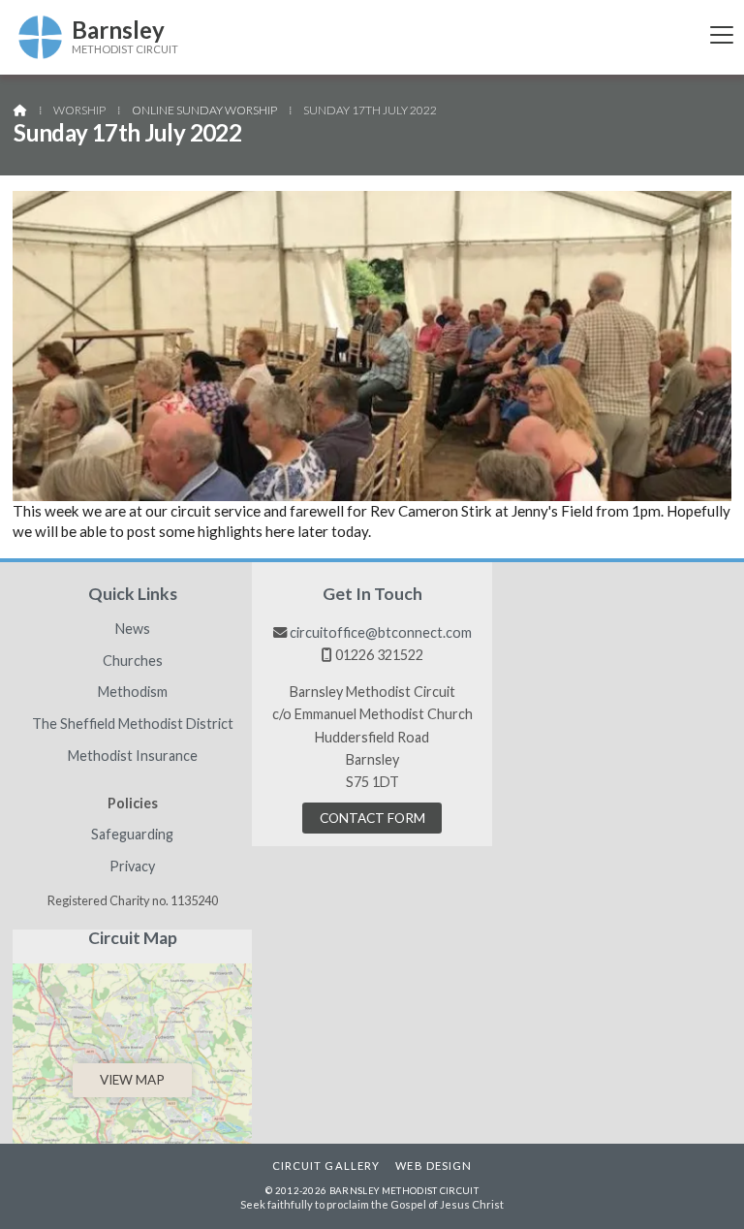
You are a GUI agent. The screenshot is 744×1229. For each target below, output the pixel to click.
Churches (133, 661)
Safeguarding (132, 834)
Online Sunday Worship (204, 110)
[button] (721, 34)
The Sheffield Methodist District (132, 724)
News (132, 629)
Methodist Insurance (133, 756)
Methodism (133, 692)
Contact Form (372, 818)
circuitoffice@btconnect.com (381, 632)
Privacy (132, 866)
